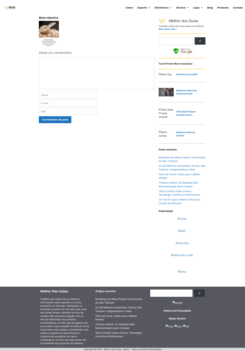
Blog (210, 7)
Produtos (223, 7)
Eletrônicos (162, 7)
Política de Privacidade (177, 310)
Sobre (129, 7)
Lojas (196, 7)
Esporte (142, 7)
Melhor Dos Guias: (54, 291)
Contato (238, 7)
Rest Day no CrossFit (187, 74)
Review (181, 7)
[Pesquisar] (200, 41)
